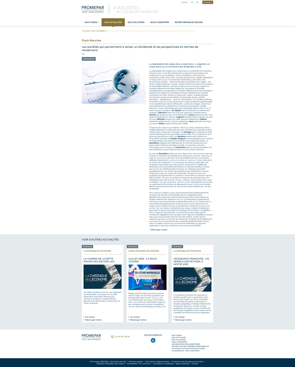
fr (192, 2)
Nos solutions (136, 22)
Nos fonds (91, 22)
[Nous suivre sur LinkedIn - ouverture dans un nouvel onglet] (153, 340)
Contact (184, 2)
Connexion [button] (208, 2)
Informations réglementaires (186, 344)
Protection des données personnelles (190, 346)
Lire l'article (90, 317)
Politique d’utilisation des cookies (188, 348)
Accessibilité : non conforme (185, 351)
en (198, 2)
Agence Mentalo (182, 364)
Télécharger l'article (159, 230)
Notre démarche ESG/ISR (189, 22)
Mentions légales (136, 362)
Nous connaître (159, 22)
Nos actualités (113, 22)
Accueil (86, 31)
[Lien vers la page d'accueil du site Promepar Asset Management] (93, 9)
